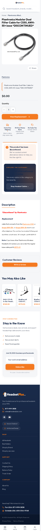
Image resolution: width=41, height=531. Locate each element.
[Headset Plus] (20, 2)
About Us (5, 486)
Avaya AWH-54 (21, 228)
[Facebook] (4, 417)
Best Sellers (6, 444)
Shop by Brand (7, 447)
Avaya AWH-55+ (7, 228)
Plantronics (6, 77)
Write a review (20, 265)
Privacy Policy (6, 521)
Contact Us (6, 463)
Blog (3, 489)
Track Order (6, 474)
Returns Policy (7, 470)
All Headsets (6, 440)
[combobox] (20, 8)
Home (4, 15)
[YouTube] (10, 417)
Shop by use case (8, 451)
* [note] (7, 131)
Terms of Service (18, 521)
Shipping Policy (7, 466)
